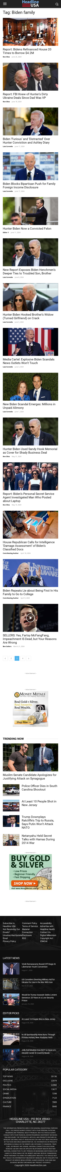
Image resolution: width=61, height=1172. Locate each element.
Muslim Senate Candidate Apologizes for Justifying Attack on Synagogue (29, 776)
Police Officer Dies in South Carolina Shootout (39, 787)
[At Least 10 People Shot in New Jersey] (11, 805)
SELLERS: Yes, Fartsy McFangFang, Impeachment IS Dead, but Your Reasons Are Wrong (30, 639)
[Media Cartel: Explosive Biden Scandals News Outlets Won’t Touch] (30, 342)
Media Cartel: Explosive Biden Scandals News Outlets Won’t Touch (28, 361)
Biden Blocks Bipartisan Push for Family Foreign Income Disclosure (29, 185)
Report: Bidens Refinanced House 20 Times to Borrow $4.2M (27, 51)
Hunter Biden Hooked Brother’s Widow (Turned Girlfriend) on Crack (28, 316)
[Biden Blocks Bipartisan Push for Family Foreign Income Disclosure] (30, 166)
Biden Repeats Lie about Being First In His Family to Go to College (30, 592)
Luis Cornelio (8, 146)
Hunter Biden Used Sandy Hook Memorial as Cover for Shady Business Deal (30, 450)
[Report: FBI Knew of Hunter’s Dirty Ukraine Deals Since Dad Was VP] (30, 77)
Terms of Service (30, 926)
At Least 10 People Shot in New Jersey (38, 1019)
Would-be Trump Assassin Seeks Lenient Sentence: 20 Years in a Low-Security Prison (39, 998)
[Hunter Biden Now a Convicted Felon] (30, 211)
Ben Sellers (7, 646)
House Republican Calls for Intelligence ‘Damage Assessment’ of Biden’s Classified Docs (29, 545)
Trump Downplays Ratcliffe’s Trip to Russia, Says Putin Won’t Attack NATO (38, 822)
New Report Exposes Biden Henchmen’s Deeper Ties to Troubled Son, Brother (29, 271)
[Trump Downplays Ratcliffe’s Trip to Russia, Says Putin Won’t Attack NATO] (11, 821)
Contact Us (45, 932)
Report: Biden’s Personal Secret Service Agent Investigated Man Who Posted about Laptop (28, 497)
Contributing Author (11, 553)
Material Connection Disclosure (27, 932)
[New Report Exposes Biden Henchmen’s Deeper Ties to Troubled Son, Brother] (30, 252)
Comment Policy (29, 923)
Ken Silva (6, 57)
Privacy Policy (9, 941)
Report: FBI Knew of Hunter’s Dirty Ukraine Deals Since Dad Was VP (25, 95)
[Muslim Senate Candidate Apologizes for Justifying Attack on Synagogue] (30, 757)
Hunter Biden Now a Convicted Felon (27, 228)
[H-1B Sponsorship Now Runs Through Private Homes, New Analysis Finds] (11, 1039)
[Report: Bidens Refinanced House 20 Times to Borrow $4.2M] (30, 32)
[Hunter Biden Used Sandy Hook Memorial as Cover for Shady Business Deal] (30, 431)
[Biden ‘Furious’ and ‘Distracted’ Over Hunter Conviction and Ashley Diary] (30, 121)
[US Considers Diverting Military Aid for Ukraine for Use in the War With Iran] (11, 984)
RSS (24, 938)
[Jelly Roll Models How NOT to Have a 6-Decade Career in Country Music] (11, 1054)
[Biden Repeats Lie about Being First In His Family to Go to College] (30, 573)
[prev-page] (5, 658)
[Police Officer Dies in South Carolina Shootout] (11, 790)
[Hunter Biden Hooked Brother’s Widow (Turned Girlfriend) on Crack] (30, 297)
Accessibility (46, 923)
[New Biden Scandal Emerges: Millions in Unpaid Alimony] (30, 387)
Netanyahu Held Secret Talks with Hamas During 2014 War (38, 839)
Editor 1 (6, 232)
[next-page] (28, 658)
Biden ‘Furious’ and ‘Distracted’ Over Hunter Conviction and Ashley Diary (26, 140)
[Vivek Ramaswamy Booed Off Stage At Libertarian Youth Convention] (11, 968)
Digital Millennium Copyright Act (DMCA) (48, 938)
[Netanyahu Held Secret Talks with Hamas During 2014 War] (11, 840)
